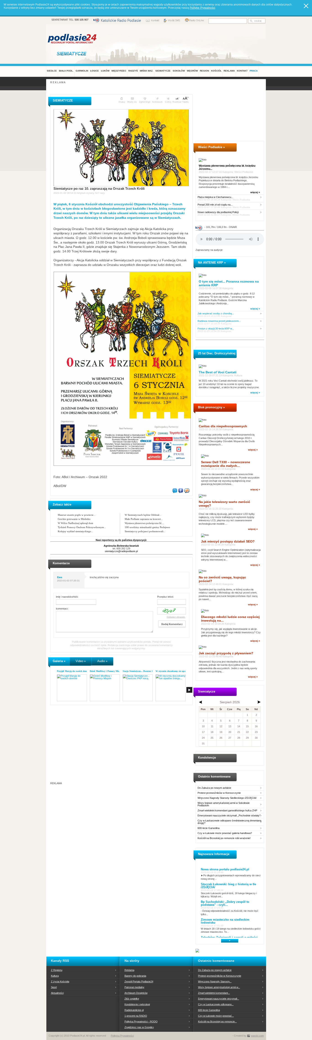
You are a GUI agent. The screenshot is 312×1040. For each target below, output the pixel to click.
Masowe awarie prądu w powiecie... (76, 514)
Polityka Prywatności (122, 1035)
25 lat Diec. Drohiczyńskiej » (218, 353)
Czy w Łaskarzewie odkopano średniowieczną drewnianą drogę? (229, 821)
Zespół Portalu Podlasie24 (138, 981)
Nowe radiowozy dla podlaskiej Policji (218, 212)
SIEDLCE (52, 71)
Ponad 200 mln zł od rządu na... (215, 204)
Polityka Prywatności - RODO (141, 1021)
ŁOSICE (94, 71)
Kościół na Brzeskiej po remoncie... (217, 1021)
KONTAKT (242, 71)
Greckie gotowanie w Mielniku (74, 519)
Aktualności (57, 993)
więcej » (255, 192)
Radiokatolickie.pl (134, 1010)
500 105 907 (81, 19)
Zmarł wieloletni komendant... (214, 993)
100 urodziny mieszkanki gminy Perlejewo (147, 527)
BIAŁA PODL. (66, 71)
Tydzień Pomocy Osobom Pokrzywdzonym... (82, 527)
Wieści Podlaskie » (211, 147)
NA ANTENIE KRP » (212, 262)
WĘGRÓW (192, 71)
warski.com (257, 1035)
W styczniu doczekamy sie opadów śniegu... (177, 671)
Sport (54, 987)
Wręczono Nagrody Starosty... (215, 981)
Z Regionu (56, 970)
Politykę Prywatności (202, 7)
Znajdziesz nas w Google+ (139, 1027)
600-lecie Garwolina (208, 828)
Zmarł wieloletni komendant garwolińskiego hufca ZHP (227, 810)
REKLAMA (229, 71)
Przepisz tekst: (165, 596)
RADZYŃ (133, 71)
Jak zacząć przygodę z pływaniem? (226, 653)
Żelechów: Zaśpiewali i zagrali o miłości (229, 937)
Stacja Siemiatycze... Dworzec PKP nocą (142, 671)
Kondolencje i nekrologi (137, 1004)
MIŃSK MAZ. (146, 71)
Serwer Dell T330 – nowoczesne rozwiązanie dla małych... (225, 464)
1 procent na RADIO (135, 1015)
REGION (204, 71)
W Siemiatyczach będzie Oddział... (143, 514)
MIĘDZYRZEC (118, 71)
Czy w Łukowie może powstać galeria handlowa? (225, 833)
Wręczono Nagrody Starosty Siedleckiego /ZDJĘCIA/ (227, 798)
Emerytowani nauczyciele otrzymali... (218, 998)
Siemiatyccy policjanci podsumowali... (145, 531)
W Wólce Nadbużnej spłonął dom (75, 523)
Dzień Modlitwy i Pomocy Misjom (106, 671)
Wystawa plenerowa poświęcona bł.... (144, 523)
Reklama (129, 970)
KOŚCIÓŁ (216, 71)
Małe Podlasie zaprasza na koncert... (144, 519)
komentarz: (62, 608)
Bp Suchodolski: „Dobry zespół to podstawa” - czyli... (225, 903)
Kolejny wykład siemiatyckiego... (75, 531)
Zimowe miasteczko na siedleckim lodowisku (225, 921)
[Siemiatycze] (72, 53)
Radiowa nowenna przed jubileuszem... (219, 321)
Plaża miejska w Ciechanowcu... (215, 197)
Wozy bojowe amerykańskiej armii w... (219, 987)
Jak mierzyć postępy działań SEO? (228, 541)
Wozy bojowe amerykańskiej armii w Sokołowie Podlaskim (224, 804)
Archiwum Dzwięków (136, 993)
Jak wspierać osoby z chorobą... (216, 313)
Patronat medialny (134, 987)
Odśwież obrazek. (176, 617)
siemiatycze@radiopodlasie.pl (121, 551)
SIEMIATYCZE (163, 71)
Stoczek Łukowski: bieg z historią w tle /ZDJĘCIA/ (228, 885)
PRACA (254, 71)
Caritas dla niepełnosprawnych (223, 426)
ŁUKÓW (105, 71)
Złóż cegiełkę (131, 998)
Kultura (55, 975)
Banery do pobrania (135, 975)
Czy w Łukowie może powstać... (216, 1015)
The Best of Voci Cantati (217, 372)
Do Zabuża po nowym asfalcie (214, 788)
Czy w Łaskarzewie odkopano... (216, 1004)
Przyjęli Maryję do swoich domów (73, 671)
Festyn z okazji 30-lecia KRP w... (216, 328)
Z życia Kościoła (60, 981)
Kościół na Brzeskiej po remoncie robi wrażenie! (224, 838)
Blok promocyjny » (211, 407)
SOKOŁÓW (179, 71)
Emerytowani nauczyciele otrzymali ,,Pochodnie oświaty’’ (229, 815)
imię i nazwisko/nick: (67, 596)
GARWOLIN (82, 71)
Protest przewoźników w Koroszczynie (219, 793)
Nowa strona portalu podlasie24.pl (225, 869)
